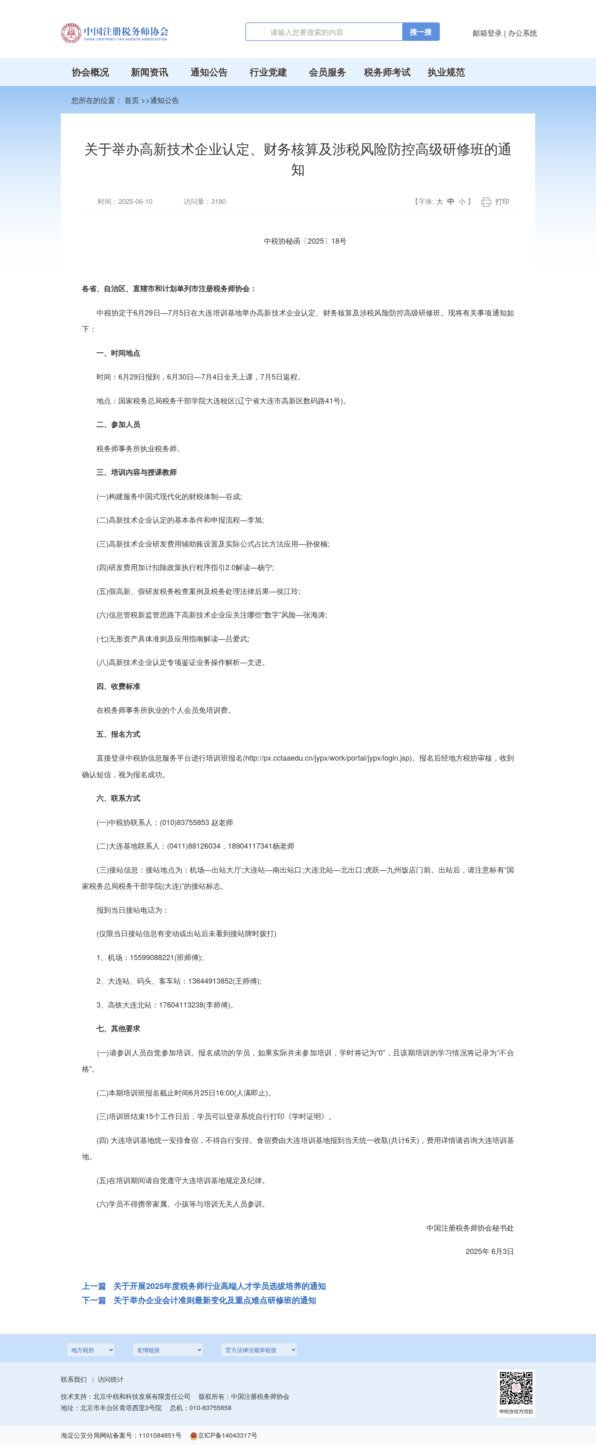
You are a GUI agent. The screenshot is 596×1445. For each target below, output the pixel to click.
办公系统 (522, 32)
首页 (131, 99)
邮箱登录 (487, 32)
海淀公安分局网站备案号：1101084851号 (121, 1435)
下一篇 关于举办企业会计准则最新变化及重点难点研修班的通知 (199, 1300)
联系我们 (74, 1379)
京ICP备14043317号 (227, 1435)
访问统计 (111, 1379)
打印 (502, 201)
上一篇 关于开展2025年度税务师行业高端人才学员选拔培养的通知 (204, 1285)
